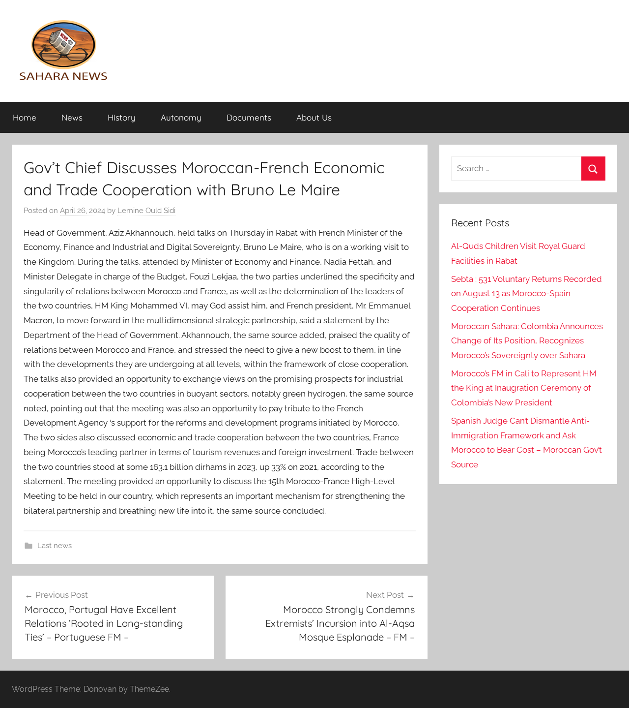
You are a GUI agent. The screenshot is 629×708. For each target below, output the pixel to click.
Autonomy (181, 117)
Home (24, 117)
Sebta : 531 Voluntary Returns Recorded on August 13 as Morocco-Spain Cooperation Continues (526, 293)
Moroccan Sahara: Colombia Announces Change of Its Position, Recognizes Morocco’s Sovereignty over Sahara (527, 341)
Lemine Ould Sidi (146, 210)
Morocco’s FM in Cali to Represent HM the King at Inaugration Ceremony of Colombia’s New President (524, 388)
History (122, 117)
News (72, 117)
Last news (54, 545)
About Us (314, 117)
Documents (249, 117)
